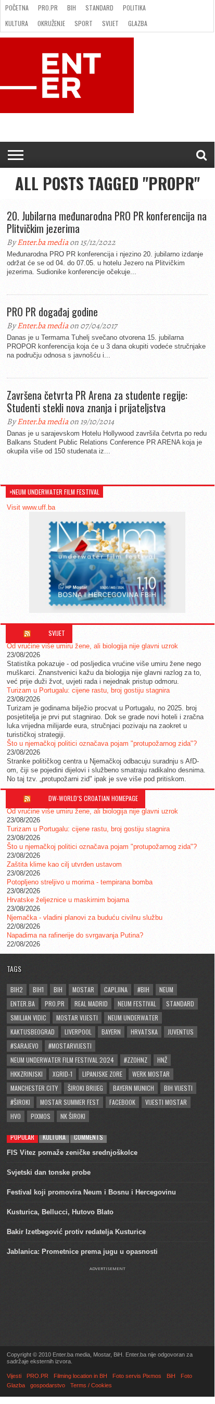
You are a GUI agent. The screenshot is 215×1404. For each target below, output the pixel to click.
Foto (186, 1376)
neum (166, 989)
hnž (162, 1059)
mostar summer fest (69, 1102)
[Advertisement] (107, 1297)
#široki (20, 1102)
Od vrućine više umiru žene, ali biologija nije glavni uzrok (92, 646)
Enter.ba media (42, 242)
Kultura (16, 23)
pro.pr (55, 1003)
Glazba (137, 23)
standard (180, 1003)
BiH (71, 7)
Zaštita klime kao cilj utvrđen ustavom (64, 864)
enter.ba (22, 1003)
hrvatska (144, 1031)
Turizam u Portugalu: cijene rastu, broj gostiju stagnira (88, 690)
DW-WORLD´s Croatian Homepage (93, 798)
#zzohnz (135, 1059)
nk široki (72, 1116)
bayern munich (133, 1087)
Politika (134, 7)
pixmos (40, 1116)
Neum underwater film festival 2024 (62, 1059)
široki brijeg (85, 1087)
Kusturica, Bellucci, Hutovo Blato (60, 1212)
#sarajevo (24, 1045)
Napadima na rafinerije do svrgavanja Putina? (75, 935)
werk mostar (151, 1073)
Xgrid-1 (62, 1073)
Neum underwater (133, 1017)
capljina (116, 989)
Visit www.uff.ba (31, 507)
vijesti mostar (166, 1102)
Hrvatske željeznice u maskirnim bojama (68, 900)
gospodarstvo (47, 1385)
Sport (83, 23)
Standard (99, 7)
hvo (15, 1116)
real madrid (91, 1003)
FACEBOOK (122, 1102)
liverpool (78, 1031)
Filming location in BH (80, 1376)
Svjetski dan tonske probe (49, 1172)
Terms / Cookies (91, 1385)
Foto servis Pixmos (136, 1376)
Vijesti (14, 1376)
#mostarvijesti (70, 1045)
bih (58, 989)
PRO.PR (48, 7)
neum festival (137, 1003)
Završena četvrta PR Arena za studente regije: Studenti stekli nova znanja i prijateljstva (97, 401)
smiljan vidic (28, 1017)
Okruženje (51, 23)
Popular (22, 1136)
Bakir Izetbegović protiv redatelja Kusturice (76, 1232)
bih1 (38, 989)
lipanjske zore (102, 1073)
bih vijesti (178, 1087)
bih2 (16, 989)
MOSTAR (83, 989)
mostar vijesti (77, 1017)
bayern (111, 1031)
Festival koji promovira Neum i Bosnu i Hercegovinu (91, 1192)
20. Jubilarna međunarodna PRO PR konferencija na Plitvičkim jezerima (107, 222)
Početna (17, 7)
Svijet (110, 23)
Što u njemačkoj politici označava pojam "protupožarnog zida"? (102, 743)
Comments (88, 1136)
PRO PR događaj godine (52, 311)
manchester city (34, 1087)
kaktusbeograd (32, 1031)
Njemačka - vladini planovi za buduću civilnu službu (84, 917)
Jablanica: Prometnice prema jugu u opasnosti (82, 1251)
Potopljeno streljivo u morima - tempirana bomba (80, 882)
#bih (143, 989)
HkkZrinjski (26, 1073)
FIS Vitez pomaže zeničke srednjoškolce (72, 1152)
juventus (181, 1031)
